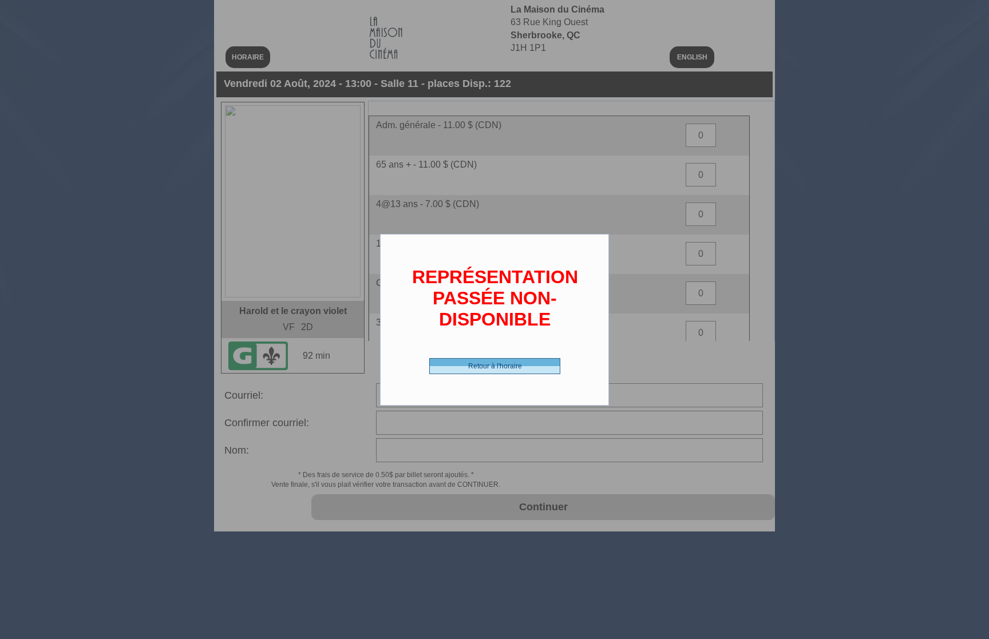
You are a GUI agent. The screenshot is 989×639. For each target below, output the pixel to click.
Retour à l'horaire (495, 366)
